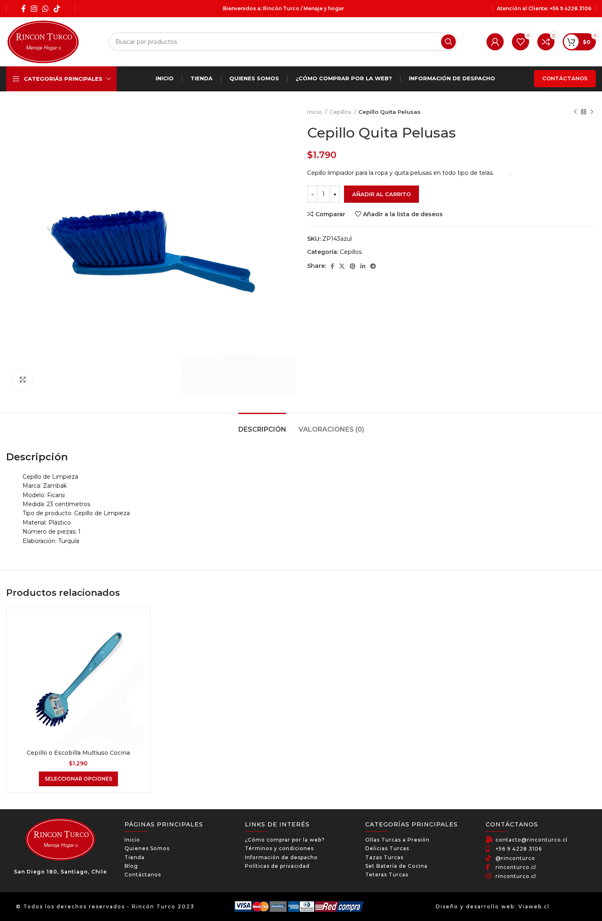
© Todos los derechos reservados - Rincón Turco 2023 (105, 906)
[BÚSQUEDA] (448, 41)
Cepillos (340, 112)
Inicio (315, 112)
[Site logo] (43, 41)
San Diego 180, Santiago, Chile (60, 872)
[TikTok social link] (57, 8)
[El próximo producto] (592, 112)
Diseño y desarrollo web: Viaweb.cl (493, 906)
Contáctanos (565, 78)
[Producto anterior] (575, 112)
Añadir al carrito (381, 194)
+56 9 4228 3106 (570, 8)
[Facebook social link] (23, 8)
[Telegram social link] (373, 266)
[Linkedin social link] (363, 266)
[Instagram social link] (34, 8)
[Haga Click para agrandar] (22, 380)
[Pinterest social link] (352, 266)
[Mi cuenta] (495, 42)
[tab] (262, 425)
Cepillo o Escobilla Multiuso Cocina (78, 752)
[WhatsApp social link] (45, 8)
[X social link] (342, 266)
